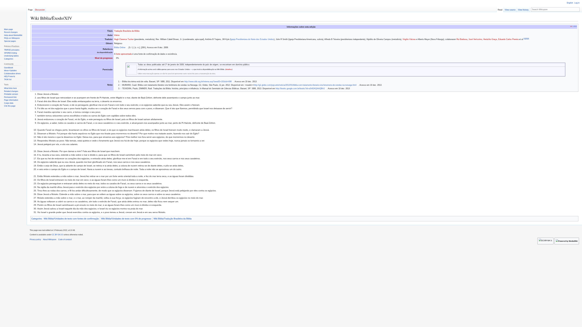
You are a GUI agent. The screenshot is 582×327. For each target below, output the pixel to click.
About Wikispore (49, 239)
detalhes (229, 69)
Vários (117, 35)
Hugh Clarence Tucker (124, 39)
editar (575, 26)
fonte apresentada (124, 54)
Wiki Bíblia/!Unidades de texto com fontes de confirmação (71, 218)
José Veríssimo (475, 39)
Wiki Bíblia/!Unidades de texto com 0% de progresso (126, 218)
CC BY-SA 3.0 (57, 235)
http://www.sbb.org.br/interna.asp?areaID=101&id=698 (208, 81)
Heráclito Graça (490, 39)
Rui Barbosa (462, 39)
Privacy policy (35, 239)
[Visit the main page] (13, 12)
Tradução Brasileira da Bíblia (126, 31)
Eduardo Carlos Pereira (508, 39)
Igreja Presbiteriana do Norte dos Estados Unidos (252, 39)
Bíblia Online (119, 47)
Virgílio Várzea (409, 39)
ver (571, 26)
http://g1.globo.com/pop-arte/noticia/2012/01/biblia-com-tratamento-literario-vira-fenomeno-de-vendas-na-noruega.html (305, 85)
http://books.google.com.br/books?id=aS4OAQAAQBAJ (300, 88)
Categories (36, 218)
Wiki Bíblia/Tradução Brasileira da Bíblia (173, 218)
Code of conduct (65, 239)
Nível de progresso (104, 58)
